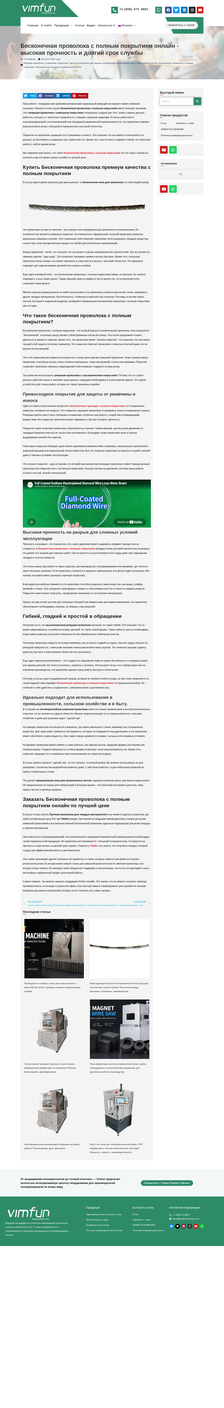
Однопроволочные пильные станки (103, 1214)
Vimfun (94, 846)
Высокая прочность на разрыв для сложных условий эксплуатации (181, 205)
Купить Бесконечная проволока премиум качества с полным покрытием (182, 177)
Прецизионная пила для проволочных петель (58, 67)
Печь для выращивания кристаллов (104, 1230)
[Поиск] (197, 101)
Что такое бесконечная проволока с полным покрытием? (178, 187)
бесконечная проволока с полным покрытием (92, 153)
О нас (164, 123)
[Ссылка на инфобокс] (159, 11)
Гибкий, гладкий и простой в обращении (180, 215)
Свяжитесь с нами (185, 123)
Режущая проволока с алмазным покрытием (45, 63)
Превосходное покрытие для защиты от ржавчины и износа (181, 197)
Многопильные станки (97, 1219)
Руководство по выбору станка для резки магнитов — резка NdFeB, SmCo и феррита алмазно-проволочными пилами (52, 987)
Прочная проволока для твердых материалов (92, 63)
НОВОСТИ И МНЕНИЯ (172, 129)
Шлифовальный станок (97, 1225)
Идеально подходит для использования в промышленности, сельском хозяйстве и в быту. (180, 226)
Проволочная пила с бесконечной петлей (137, 63)
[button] (70, 25)
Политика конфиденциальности (176, 135)
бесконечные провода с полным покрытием (97, 406)
